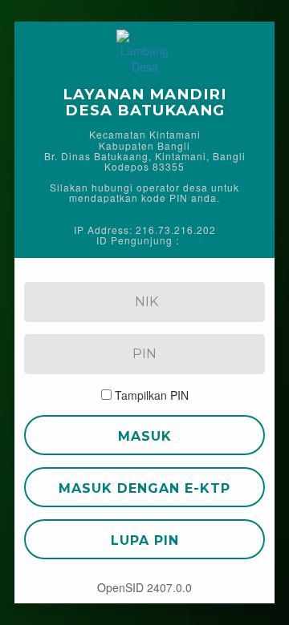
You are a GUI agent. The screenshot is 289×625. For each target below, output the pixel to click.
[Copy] (189, 240)
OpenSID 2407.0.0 (144, 587)
